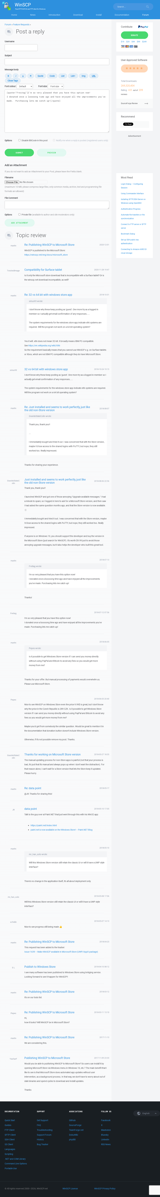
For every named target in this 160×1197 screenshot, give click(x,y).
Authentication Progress (130, 209)
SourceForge (75, 1125)
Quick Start (10, 1120)
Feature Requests (21, 24)
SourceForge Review (129, 103)
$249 (144, 41)
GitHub (72, 1120)
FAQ (39, 1125)
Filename (9, 177)
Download (78, 14)
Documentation (122, 14)
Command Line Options (16, 1163)
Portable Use (11, 1168)
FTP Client (9, 1130)
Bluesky (104, 1134)
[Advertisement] (134, 153)
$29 (128, 41)
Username (9, 41)
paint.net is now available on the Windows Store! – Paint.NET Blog (61, 829)
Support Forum (44, 1134)
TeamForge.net (76, 1130)
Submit (19, 152)
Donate (134, 35)
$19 (122, 41)
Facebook (105, 1120)
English (146, 1113)
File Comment (11, 198)
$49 (133, 41)
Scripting (9, 1154)
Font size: (42, 86)
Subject (8, 55)
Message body (11, 69)
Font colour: (10, 86)
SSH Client (10, 1139)
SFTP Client (10, 1134)
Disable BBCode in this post (35, 140)
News (32, 14)
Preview (51, 152)
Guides (8, 1125)
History (40, 1139)
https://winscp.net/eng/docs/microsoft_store (46, 254)
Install (99, 14)
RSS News (106, 1144)
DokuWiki (73, 1134)
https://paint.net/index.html (44, 825)
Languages (10, 1149)
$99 (138, 41)
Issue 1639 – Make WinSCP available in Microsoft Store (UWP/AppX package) (61, 951)
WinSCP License (70, 1188)
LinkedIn (105, 1139)
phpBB (72, 1139)
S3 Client (9, 1144)
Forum (145, 14)
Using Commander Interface (132, 193)
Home (14, 14)
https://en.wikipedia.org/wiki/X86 (44, 345)
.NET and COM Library (15, 1158)
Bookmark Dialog (128, 234)
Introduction (54, 14)
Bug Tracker (42, 1144)
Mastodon (106, 1130)
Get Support (42, 1120)
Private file (48, 214)
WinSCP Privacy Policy (104, 1188)
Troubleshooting (44, 1130)
